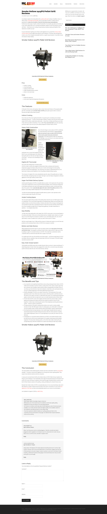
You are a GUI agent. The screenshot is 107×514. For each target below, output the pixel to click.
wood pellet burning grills (32, 20)
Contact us (38, 508)
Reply (25, 436)
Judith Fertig (40, 391)
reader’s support (80, 16)
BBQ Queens (32, 3)
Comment (24, 469)
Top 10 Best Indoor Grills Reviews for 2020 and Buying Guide (75, 51)
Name (23, 483)
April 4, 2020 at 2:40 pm (29, 427)
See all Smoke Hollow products (42, 102)
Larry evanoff (26, 425)
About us (33, 508)
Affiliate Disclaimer (28, 508)
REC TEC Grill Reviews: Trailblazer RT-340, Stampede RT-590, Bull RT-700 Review (75, 29)
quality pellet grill (44, 19)
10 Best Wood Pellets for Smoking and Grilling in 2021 (74, 56)
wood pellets (60, 370)
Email (23, 489)
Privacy (23, 508)
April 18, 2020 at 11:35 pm (29, 444)
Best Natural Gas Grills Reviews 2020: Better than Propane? (75, 40)
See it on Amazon (43, 79)
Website (23, 494)
